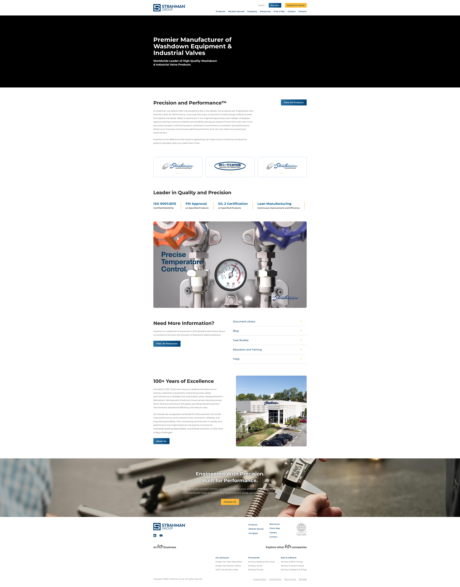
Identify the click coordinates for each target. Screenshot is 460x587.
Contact (302, 11)
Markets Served (236, 11)
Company (252, 11)
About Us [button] (161, 441)
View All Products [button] (294, 102)
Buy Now (275, 5)
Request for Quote (296, 5)
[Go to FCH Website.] (164, 547)
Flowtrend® (254, 558)
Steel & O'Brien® (289, 558)
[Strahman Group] (169, 7)
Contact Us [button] (230, 502)
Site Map (303, 579)
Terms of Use (290, 579)
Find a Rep (279, 11)
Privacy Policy (259, 579)
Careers (292, 11)
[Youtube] (161, 536)
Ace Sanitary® (222, 558)
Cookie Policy (275, 579)
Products (220, 11)
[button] (177, 167)
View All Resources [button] (167, 344)
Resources (265, 11)
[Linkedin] (154, 536)
